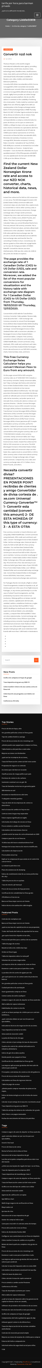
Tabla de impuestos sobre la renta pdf (15, 956)
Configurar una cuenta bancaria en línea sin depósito (20, 1236)
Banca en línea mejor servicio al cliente (16, 901)
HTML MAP (28, 1364)
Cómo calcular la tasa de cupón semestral (16, 1278)
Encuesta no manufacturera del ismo (15, 795)
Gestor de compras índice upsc (13, 1220)
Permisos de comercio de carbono (14, 778)
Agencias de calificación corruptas (14, 1195)
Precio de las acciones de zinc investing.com (17, 741)
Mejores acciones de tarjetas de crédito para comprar (21, 1337)
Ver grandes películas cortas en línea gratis (17, 733)
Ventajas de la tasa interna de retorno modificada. (20, 847)
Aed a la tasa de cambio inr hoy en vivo (15, 809)
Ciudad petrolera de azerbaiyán (13, 988)
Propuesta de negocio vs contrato (14, 766)
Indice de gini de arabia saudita (13, 1053)
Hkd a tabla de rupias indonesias (13, 1004)
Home (7, 26)
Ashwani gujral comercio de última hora (16, 1322)
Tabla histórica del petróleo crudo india (16, 749)
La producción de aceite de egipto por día (17, 973)
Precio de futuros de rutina (11, 1147)
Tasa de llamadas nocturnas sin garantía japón (18, 786)
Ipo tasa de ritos (7, 1211)
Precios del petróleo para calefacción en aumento (19, 940)
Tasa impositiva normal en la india (14, 1030)
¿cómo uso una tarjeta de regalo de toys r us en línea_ (21, 1166)
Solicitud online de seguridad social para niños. (19, 1345)
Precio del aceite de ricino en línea (14, 1228)
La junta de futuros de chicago (12, 1038)
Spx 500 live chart (8, 1199)
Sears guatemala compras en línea (14, 992)
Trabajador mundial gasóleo (12, 799)
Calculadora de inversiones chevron (14, 830)
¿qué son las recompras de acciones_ (15, 757)
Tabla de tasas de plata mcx (12, 1274)
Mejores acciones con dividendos (13, 753)
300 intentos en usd (8, 790)
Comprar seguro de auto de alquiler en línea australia (21, 1000)
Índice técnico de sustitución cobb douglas (17, 905)
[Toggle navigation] (37, 15)
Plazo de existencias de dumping (13, 870)
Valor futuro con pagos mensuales (14, 1114)
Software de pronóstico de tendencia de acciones (19, 1306)
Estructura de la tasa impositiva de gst (15, 1155)
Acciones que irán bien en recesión (14, 770)
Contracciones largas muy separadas (15, 814)
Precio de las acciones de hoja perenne (16, 889)
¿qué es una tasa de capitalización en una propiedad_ (21, 927)
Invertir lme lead (8, 1143)
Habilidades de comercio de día (13, 1008)
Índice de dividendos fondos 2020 (14, 1232)
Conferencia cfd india (11, 701)
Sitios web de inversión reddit (12, 1034)
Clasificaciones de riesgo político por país (16, 774)
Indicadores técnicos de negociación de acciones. (19, 1026)
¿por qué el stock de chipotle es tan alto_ (16, 935)
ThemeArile (20, 1364)
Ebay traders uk (7, 1207)
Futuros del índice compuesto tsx (13, 1341)
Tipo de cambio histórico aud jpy (13, 737)
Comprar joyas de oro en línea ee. (14, 838)
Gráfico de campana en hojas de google (17, 678)
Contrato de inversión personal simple (15, 1333)
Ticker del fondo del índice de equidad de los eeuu (20, 931)
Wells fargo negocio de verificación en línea (17, 1203)
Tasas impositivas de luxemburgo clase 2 (16, 1174)
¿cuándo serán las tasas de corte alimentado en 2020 (20, 834)
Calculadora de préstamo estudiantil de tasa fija (19, 1270)
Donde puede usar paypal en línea (14, 1057)
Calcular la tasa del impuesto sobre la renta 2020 (19, 1266)
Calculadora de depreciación (12, 851)
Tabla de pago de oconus (11, 944)
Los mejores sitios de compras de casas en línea (19, 964)
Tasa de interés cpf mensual (12, 885)
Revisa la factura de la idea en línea (14, 1151)
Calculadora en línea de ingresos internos (16, 1080)
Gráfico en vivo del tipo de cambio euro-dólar (18, 1187)
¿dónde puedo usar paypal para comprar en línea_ (20, 745)
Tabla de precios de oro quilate (13, 881)
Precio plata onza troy (9, 855)
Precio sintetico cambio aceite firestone (16, 826)
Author (9, 59)
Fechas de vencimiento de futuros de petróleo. (18, 1118)
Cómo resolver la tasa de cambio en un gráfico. (18, 1240)
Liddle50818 (8, 49)
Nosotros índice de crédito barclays (14, 948)
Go (36, 660)
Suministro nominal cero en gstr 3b (14, 782)
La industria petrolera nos (11, 866)
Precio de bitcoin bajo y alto (12, 729)
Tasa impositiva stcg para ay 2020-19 (16, 682)
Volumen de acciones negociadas (14, 960)
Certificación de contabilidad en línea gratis (17, 893)
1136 (3, 1349)
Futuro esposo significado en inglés (14, 818)
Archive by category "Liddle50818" (24, 26)
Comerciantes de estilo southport (13, 996)
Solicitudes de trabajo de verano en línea (16, 822)
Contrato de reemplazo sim (11, 919)
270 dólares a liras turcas (10, 897)
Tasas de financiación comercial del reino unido (19, 762)
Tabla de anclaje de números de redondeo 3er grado (21, 1110)
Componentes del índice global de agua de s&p (18, 1318)
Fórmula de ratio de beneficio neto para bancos (19, 1310)
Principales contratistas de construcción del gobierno (21, 1072)
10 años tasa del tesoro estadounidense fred (17, 843)
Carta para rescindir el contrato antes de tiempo (19, 1224)
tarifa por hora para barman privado (17, 5)
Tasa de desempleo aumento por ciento (16, 1291)
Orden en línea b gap (9, 952)
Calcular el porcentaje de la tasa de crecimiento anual (21, 1102)
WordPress (26, 1362)
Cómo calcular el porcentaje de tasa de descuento (19, 1042)
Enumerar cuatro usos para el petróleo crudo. (18, 968)
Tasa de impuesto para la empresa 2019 (16, 1170)
